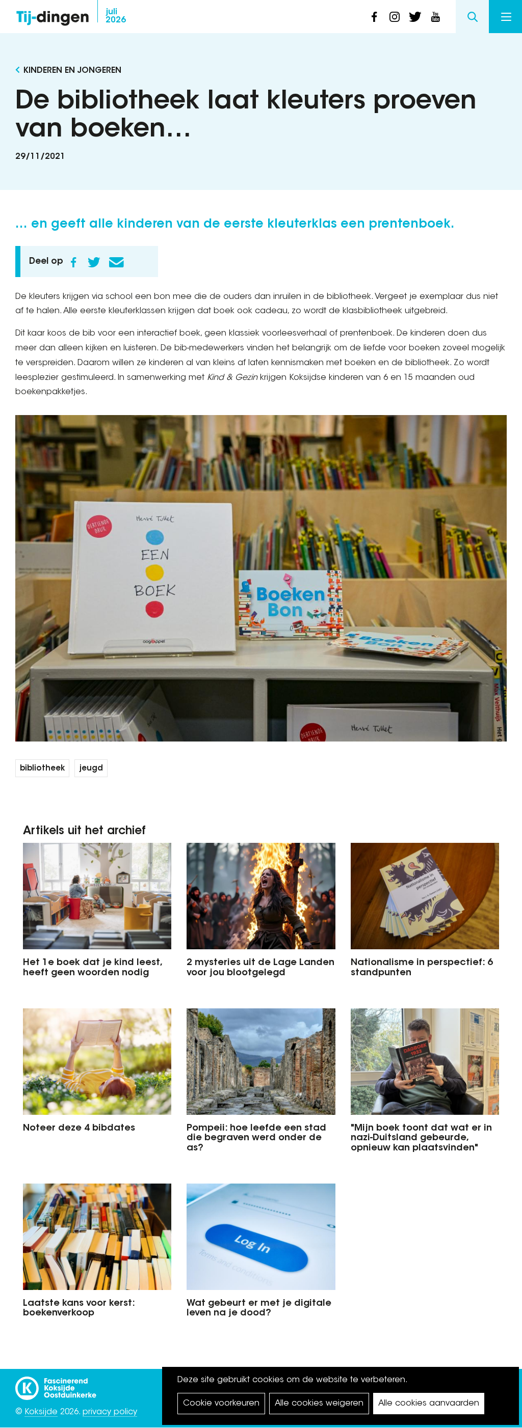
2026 (116, 16)
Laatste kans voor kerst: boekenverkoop (79, 1309)
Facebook (73, 262)
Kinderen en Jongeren (72, 71)
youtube (435, 17)
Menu (505, 16)
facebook (374, 17)
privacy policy (110, 1412)
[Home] (52, 15)
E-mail (116, 262)
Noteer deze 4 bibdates (79, 1128)
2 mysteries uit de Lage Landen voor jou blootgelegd (260, 968)
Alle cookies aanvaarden (428, 1403)
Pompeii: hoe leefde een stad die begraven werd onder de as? (256, 1139)
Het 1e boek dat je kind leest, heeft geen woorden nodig (92, 968)
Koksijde (41, 1412)
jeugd (91, 769)
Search (472, 16)
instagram (394, 17)
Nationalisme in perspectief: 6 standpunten (422, 968)
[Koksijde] (55, 1384)
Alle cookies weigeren (319, 1403)
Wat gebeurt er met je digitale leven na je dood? (259, 1309)
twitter (415, 17)
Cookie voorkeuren (221, 1403)
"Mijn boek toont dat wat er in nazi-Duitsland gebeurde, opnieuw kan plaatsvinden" (421, 1139)
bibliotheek (42, 769)
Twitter (94, 262)
